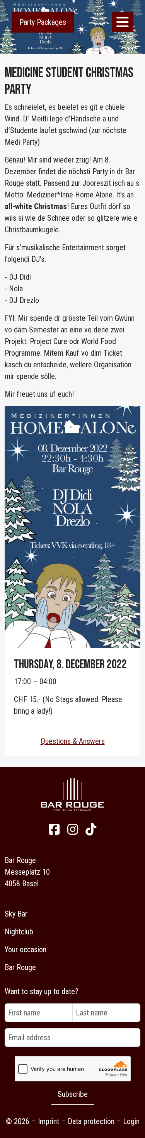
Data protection (91, 1121)
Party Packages (42, 22)
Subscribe (73, 1094)
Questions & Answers (73, 741)
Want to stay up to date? (41, 991)
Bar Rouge (20, 967)
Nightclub (19, 931)
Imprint (48, 1121)
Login (131, 1121)
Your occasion (25, 949)
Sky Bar (16, 913)
